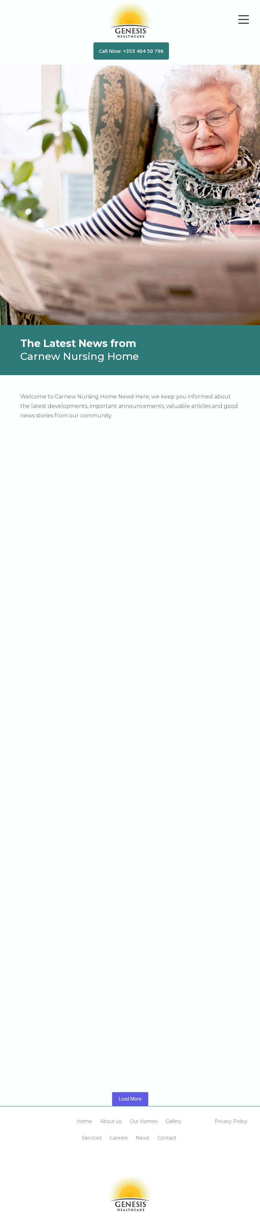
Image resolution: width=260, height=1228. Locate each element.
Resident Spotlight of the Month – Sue (67, 883)
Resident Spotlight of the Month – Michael (73, 956)
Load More (130, 1099)
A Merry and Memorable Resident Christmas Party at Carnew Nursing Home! (126, 809)
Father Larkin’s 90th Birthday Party (61, 515)
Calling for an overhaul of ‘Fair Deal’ (62, 1029)
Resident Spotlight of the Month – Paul (68, 662)
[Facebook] (121, 1157)
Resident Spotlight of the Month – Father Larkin (81, 736)
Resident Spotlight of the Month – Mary (69, 589)
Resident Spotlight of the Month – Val (66, 450)
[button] (84, 1121)
